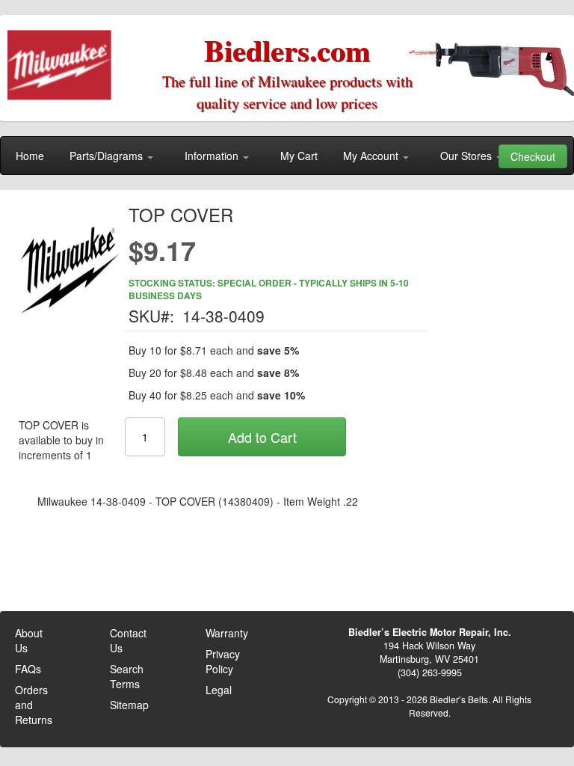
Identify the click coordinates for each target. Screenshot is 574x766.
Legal (219, 689)
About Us (29, 640)
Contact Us (128, 640)
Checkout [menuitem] (532, 156)
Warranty (227, 632)
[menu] (287, 155)
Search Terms (127, 676)
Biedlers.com (287, 50)
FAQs (28, 668)
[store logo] (64, 59)
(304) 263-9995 (430, 672)
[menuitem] (30, 155)
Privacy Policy (223, 661)
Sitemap (129, 704)
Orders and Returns (33, 704)
